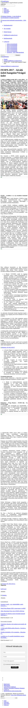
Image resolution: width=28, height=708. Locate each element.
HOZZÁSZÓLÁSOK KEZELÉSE (12, 691)
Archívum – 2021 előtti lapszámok (15, 52)
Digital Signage (7, 32)
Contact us (6, 689)
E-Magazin (6, 41)
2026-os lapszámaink (12, 44)
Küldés (14, 667)
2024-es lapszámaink (12, 46)
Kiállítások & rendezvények (10, 35)
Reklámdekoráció (8, 25)
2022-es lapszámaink (12, 49)
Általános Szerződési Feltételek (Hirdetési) (14, 688)
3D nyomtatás (7, 28)
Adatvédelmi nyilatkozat (10, 686)
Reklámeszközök (8, 38)
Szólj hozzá (3, 589)
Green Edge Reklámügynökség (18, 695)
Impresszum (7, 684)
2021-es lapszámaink (12, 51)
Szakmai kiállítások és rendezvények (10, 66)
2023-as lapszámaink (12, 48)
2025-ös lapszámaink (12, 45)
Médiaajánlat (7, 685)
